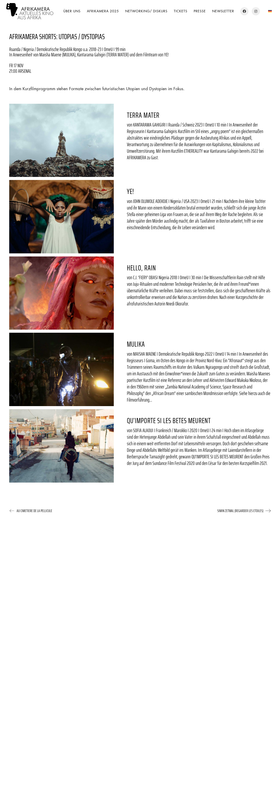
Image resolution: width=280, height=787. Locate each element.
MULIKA (136, 344)
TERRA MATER (143, 115)
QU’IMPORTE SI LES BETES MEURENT (169, 420)
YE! (130, 191)
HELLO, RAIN (141, 268)
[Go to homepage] (29, 11)
